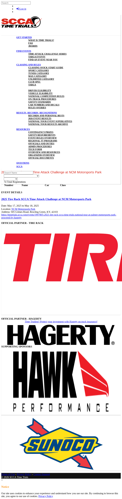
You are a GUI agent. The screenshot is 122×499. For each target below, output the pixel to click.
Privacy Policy (24, 474)
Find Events (23, 51)
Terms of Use (8, 474)
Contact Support (42, 474)
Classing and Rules (28, 65)
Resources (23, 129)
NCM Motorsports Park (23, 209)
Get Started (24, 37)
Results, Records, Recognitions (36, 113)
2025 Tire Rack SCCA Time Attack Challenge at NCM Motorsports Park (46, 199)
